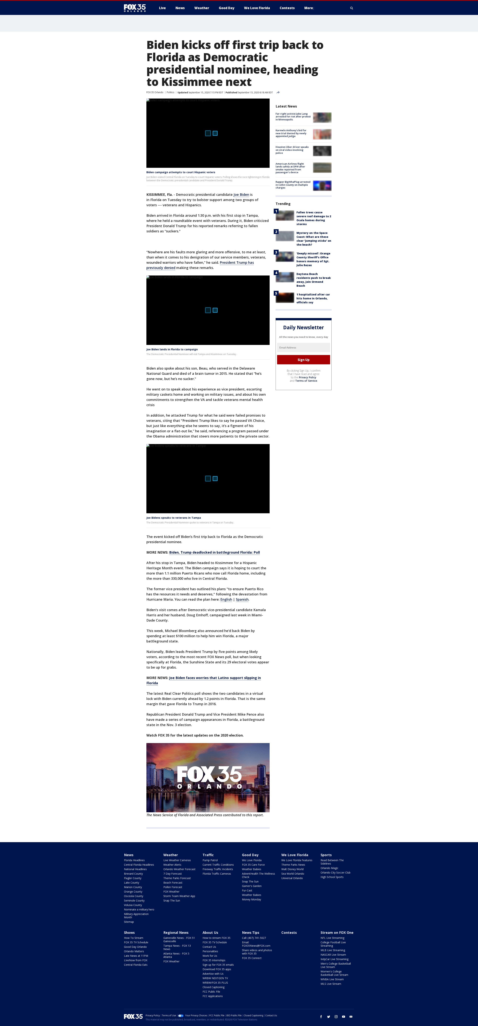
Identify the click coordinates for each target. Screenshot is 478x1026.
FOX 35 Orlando (154, 92)
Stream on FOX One (337, 932)
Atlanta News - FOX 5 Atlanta (176, 955)
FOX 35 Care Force (253, 864)
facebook (321, 1017)
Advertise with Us (213, 973)
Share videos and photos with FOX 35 (257, 951)
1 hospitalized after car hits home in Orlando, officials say (313, 298)
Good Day (250, 855)
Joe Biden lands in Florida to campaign (172, 349)
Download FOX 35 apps (217, 969)
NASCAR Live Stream (333, 954)
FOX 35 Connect (252, 958)
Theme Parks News (293, 864)
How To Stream (133, 938)
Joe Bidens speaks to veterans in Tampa (173, 517)
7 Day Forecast (172, 873)
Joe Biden (241, 194)
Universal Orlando (292, 878)
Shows (129, 932)
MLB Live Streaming (333, 950)
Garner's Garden (252, 886)
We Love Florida (252, 860)
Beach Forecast (172, 882)
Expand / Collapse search (352, 8)
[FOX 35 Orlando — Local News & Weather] (136, 8)
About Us (210, 932)
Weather (170, 855)
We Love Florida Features (296, 860)
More (308, 8)
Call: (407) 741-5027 (254, 938)
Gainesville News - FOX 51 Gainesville (179, 939)
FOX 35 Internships (214, 960)
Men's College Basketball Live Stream (336, 965)
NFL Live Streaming (332, 938)
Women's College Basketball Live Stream (334, 973)
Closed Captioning (213, 987)
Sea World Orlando (292, 873)
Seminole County (134, 900)
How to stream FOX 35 (216, 938)
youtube (344, 1017)
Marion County (133, 887)
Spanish (242, 599)
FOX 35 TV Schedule (136, 942)
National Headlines (135, 869)
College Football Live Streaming (333, 944)
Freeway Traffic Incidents (218, 869)
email (351, 1017)
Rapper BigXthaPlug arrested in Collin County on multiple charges (293, 184)
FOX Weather (171, 891)
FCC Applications (213, 996)
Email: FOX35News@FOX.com (256, 944)
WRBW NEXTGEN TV (215, 978)
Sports (326, 855)
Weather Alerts (172, 864)
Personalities (210, 951)
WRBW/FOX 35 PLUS (215, 982)
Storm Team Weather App (179, 896)
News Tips (250, 932)
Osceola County (133, 896)
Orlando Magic (329, 868)
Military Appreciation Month (136, 915)
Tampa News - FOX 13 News (177, 947)
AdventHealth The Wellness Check (258, 875)
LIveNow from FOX (135, 960)
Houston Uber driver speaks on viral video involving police (292, 150)
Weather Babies (251, 869)
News (128, 855)
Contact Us (209, 947)
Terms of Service (306, 380)
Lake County (131, 882)
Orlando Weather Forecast (179, 869)
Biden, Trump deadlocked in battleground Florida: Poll (214, 552)
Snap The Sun (171, 900)
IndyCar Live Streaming (334, 959)
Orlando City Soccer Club (335, 872)
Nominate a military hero (139, 909)
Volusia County (133, 905)
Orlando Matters (134, 951)
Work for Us (210, 956)
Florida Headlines (134, 860)
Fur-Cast (247, 890)
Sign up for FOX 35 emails (218, 964)
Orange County (133, 891)
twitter (329, 1017)
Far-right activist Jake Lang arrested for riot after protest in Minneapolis (293, 116)
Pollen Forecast (172, 887)
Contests (289, 932)
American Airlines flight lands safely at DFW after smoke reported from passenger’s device (290, 168)
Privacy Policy (307, 377)
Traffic (208, 855)
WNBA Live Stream (332, 979)
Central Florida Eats (136, 964)
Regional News (175, 932)
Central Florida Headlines (139, 864)
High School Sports (332, 877)
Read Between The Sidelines (332, 861)
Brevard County (133, 873)
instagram (336, 1017)
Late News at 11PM (136, 956)
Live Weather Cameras (177, 860)
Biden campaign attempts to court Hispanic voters (180, 172)
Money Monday (251, 899)
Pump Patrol (210, 860)
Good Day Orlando (135, 947)
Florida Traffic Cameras (217, 873)
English (226, 599)
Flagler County (132, 878)
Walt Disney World (292, 869)
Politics (170, 92)
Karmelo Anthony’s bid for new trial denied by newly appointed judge (291, 133)
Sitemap (129, 922)
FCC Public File (211, 991)
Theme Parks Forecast (177, 878)
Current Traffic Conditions (218, 864)
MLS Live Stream (331, 983)
